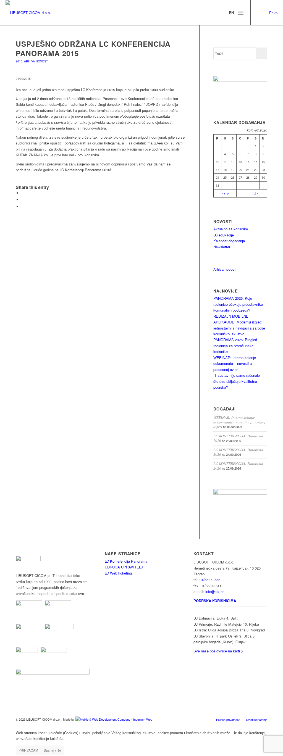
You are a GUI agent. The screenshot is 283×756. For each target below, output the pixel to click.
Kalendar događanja (229, 240)
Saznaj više (52, 750)
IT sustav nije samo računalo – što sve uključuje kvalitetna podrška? (238, 381)
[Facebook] (267, 13)
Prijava (273, 12)
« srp (225, 193)
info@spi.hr (214, 591)
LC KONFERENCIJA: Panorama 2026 (238, 438)
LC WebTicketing (118, 573)
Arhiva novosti (36, 61)
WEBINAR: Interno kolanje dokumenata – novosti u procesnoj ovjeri (234, 363)
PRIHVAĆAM (28, 750)
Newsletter (221, 246)
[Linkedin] (259, 13)
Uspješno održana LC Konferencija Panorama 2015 (93, 48)
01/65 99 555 (210, 579)
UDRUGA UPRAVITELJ (124, 567)
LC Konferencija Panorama (126, 561)
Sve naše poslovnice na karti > (218, 651)
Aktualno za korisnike (230, 228)
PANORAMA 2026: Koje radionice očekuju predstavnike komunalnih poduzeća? (238, 304)
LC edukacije (223, 235)
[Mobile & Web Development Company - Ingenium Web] (113, 719)
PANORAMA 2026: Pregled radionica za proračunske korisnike (235, 345)
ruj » (255, 193)
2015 (19, 61)
